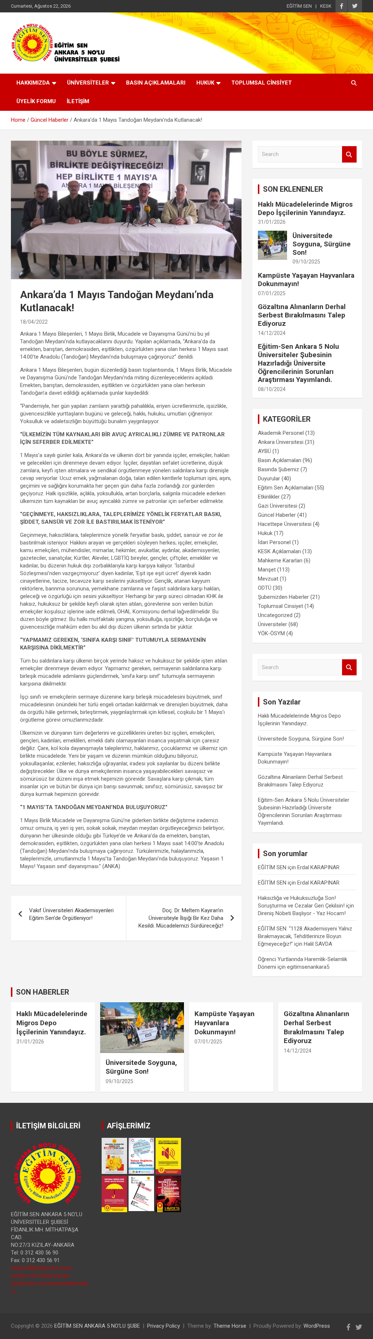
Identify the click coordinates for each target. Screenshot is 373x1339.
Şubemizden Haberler (283, 597)
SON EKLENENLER (293, 189)
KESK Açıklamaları (279, 551)
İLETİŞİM (78, 101)
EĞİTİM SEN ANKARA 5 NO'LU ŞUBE (97, 1326)
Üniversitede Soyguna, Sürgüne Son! (321, 244)
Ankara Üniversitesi (280, 442)
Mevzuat (268, 578)
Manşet (267, 569)
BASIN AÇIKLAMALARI (155, 82)
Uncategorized (275, 615)
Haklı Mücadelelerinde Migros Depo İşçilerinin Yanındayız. (305, 208)
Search (349, 154)
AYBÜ (264, 451)
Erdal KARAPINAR (318, 867)
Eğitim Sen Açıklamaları (285, 487)
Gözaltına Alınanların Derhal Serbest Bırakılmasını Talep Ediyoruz (302, 315)
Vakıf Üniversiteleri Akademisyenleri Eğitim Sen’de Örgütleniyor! (71, 914)
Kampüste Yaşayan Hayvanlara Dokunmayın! (306, 279)
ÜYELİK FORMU (36, 101)
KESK (325, 6)
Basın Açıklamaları (279, 460)
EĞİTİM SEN (299, 6)
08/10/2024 (272, 389)
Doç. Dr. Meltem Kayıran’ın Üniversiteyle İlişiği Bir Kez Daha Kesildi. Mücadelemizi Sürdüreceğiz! (180, 918)
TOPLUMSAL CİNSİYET (261, 82)
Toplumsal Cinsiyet (280, 606)
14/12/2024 (272, 333)
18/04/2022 (34, 322)
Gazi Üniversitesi (277, 506)
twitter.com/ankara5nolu (40, 1275)
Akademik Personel (281, 433)
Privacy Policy (163, 1326)
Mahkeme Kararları (280, 560)
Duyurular (269, 478)
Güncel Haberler (277, 515)
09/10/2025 (306, 262)
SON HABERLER (42, 992)
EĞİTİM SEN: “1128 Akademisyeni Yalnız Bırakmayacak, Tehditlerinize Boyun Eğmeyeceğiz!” (305, 936)
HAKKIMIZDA (33, 82)
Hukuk (265, 533)
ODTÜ (264, 588)
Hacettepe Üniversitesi (284, 524)
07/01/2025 (272, 293)
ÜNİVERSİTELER (88, 82)
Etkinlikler (269, 496)
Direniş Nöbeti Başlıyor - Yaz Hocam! (302, 913)
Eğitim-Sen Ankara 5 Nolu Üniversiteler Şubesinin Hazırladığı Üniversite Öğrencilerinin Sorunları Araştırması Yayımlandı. (298, 363)
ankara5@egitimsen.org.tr (41, 1268)
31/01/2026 (272, 222)
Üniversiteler (272, 624)
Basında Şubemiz (278, 469)
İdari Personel (274, 542)
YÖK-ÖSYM (271, 633)
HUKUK (205, 82)
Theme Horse (229, 1326)
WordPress (316, 1326)
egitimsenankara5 (308, 967)
